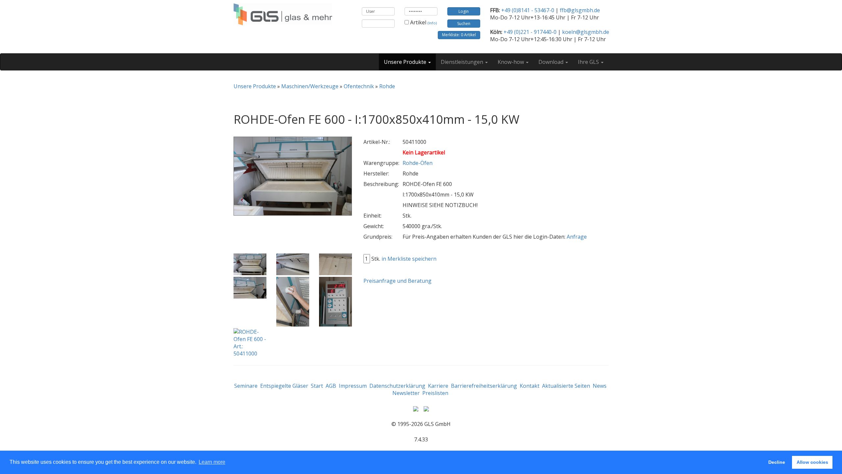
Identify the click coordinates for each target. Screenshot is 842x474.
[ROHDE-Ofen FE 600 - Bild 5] (292, 301)
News (600, 385)
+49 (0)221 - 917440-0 (530, 32)
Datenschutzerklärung (397, 385)
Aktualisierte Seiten (566, 385)
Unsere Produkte (406, 62)
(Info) (432, 22)
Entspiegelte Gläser (284, 385)
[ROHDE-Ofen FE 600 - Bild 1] (250, 264)
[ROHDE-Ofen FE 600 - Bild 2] (292, 264)
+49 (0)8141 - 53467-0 (527, 10)
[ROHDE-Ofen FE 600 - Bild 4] (250, 288)
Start (317, 385)
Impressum (353, 385)
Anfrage (577, 236)
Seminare (246, 385)
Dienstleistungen (462, 62)
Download (551, 62)
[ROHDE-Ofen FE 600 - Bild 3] (335, 264)
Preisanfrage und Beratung (397, 280)
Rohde (387, 86)
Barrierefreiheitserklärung (484, 385)
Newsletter (406, 393)
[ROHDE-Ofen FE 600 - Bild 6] (335, 301)
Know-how (511, 62)
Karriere (438, 385)
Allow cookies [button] (812, 462)
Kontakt (529, 385)
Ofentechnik (359, 86)
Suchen (463, 23)
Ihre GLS (589, 62)
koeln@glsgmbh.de (585, 32)
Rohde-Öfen (418, 163)
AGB (331, 385)
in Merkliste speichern (409, 258)
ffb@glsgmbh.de (580, 10)
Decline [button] (776, 462)
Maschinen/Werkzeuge (309, 86)
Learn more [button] (212, 462)
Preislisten (435, 393)
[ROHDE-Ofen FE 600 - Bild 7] (250, 342)
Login (463, 11)
